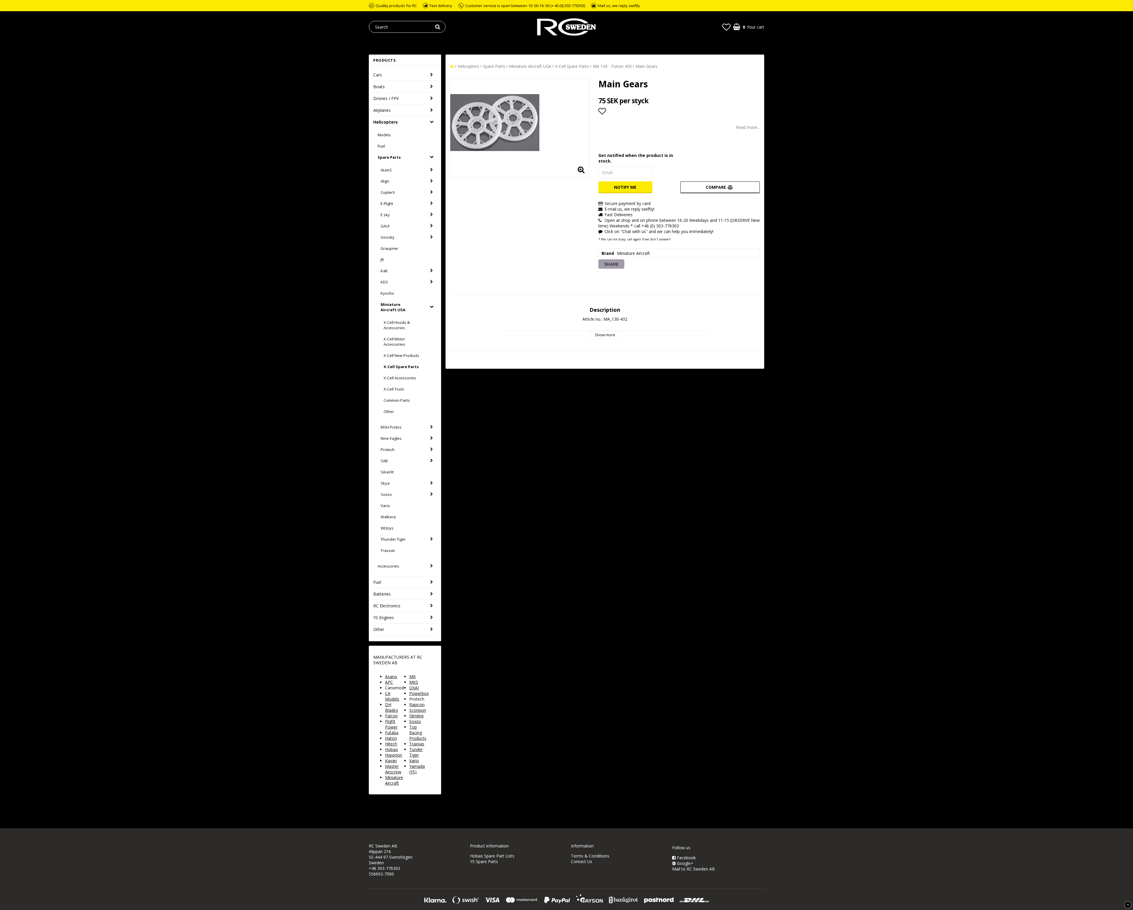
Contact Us (581, 861)
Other (389, 411)
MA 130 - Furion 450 (612, 66)
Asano (391, 676)
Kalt (384, 270)
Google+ (684, 863)
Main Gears (646, 66)
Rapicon (417, 704)
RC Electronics (386, 606)
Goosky (387, 237)
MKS (413, 682)
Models (384, 134)
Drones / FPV (386, 98)
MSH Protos (391, 427)
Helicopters (385, 122)
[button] (726, 26)
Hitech (391, 744)
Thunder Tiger (393, 539)
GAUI (385, 226)
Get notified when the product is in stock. (635, 158)
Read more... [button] (748, 127)
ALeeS (386, 170)
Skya (385, 483)
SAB (384, 460)
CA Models (392, 696)
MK (412, 676)
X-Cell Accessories (400, 378)
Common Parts (397, 400)
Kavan (391, 760)
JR (382, 259)
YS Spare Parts (484, 861)
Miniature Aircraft (394, 780)
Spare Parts (389, 157)
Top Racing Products (417, 732)
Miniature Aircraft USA (393, 307)
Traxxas (388, 550)
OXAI (414, 688)
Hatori (391, 738)
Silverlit (387, 472)
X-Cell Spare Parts (401, 366)
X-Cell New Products (401, 355)
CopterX (388, 192)
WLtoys (387, 528)
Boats (379, 86)
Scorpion (417, 710)
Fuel (381, 146)
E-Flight (387, 203)
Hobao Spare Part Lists (492, 856)
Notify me (625, 187)
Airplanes (382, 110)
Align (385, 181)
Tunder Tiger (416, 752)
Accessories (388, 566)
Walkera (388, 516)
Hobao (391, 749)
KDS (384, 282)
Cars (377, 75)
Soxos (386, 494)
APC (389, 682)
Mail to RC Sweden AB (693, 869)
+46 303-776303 (384, 868)
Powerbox (419, 693)
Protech (387, 449)
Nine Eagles (391, 438)
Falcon (391, 716)
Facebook (686, 857)
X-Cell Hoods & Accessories (397, 325)
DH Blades (391, 707)
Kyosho (387, 293)
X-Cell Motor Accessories (394, 341)
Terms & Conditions (590, 856)
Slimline (416, 716)
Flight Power (391, 724)
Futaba (391, 732)
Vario (385, 505)
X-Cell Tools (394, 389)
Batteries (382, 594)
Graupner (389, 248)
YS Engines (383, 617)
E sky (385, 214)
